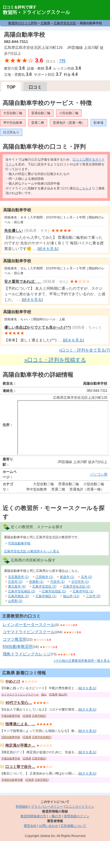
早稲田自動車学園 (12, 779)
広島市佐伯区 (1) (54, 591)
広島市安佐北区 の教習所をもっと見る (31, 551)
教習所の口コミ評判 (22, 23)
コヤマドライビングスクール (29, 631)
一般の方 (55, 816)
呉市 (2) (86, 577)
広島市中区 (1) (83, 591)
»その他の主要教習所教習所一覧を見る (82, 661)
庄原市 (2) (15, 582)
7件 (62, 60)
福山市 (62, 694)
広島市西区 (41, 779)
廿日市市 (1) (80, 582)
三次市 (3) (93, 596)
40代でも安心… (18, 702)
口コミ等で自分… (20, 766)
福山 (43, 694)
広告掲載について (73, 826)
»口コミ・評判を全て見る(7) (84, 350)
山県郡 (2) (15, 601)
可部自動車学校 (19, 543)
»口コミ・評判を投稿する (55, 360)
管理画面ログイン (76, 816)
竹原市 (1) (57, 582)
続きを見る (48, 248)
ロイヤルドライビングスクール (20, 694)
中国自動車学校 (10, 715)
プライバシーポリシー (47, 806)
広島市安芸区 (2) (44, 586)
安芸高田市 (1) (18, 577)
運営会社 (30, 826)
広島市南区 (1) (46, 596)
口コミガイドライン (79, 806)
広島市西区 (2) (18, 596)
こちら (84, 188)
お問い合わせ (48, 826)
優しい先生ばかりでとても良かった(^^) (37, 327)
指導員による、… (20, 724)
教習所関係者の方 (33, 816)
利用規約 (22, 806)
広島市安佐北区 (65, 23)
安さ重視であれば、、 (23, 281)
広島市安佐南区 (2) (21, 591)
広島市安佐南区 (41, 737)
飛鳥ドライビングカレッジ (27, 654)
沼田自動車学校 (10, 737)
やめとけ (12, 681)
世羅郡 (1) (36, 582)
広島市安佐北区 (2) (76, 586)
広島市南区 (38, 715)
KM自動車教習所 (18, 646)
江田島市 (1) (44, 577)
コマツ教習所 (15, 639)
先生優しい (13, 230)
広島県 (45, 23)
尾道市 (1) (67, 577)
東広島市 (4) (17, 586)
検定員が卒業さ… (20, 745)
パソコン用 (98, 474)
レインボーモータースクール (29, 624)
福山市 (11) (71, 596)
